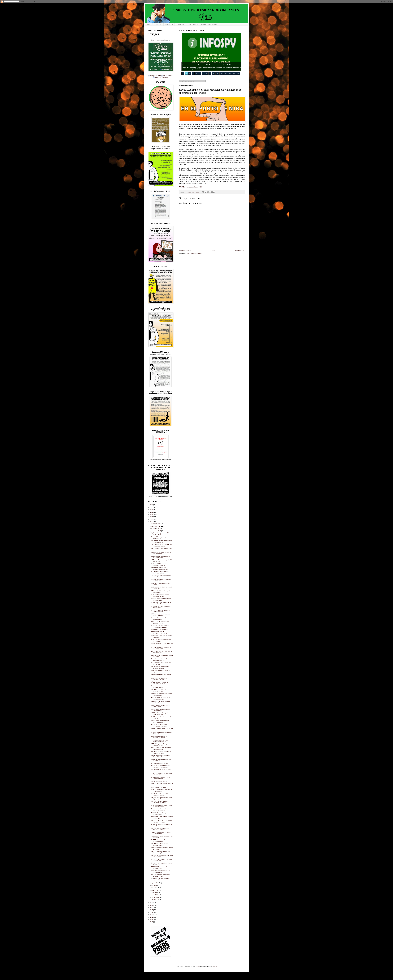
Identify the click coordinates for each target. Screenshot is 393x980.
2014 (151, 912)
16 (238, 73)
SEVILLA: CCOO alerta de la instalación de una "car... (159, 564)
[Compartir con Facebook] (212, 192)
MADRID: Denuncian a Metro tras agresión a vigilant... (160, 840)
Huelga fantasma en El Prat (159, 781)
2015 (151, 910)
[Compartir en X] (210, 192)
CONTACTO (158, 24)
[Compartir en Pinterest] (214, 192)
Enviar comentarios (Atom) (194, 253)
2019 (151, 521)
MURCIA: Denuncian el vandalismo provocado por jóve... (161, 748)
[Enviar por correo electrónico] (206, 192)
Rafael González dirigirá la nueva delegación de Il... (160, 871)
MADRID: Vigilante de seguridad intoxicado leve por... (160, 813)
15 (234, 73)
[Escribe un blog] (208, 192)
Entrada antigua (239, 250)
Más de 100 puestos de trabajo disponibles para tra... (159, 794)
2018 (151, 902)
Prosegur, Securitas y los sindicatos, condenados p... (161, 599)
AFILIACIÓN (169, 24)
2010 (151, 922)
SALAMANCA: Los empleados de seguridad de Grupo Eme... (160, 766)
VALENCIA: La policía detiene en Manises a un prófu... (160, 690)
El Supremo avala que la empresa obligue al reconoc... (160, 686)
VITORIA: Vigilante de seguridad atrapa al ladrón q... (160, 713)
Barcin (198, 967)
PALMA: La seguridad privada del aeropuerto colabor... (160, 611)
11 (217, 73)
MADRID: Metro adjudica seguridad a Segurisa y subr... (161, 798)
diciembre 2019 (155, 523)
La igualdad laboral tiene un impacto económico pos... (161, 694)
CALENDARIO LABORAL (209, 24)
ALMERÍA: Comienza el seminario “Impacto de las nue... (160, 595)
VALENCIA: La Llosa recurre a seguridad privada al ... (159, 844)
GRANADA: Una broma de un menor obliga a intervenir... (161, 614)
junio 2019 (154, 888)
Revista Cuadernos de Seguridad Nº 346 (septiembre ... (161, 709)
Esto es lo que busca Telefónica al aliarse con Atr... (160, 706)
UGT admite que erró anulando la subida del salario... (160, 556)
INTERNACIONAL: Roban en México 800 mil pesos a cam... (161, 805)
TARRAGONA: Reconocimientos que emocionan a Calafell (161, 545)
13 (226, 73)
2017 (151, 905)
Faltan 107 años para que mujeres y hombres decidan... (161, 702)
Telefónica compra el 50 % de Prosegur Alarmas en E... (159, 740)
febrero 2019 (155, 897)
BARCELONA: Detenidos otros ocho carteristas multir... (161, 867)
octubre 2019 (155, 528)
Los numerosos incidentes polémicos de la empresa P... (161, 541)
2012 (151, 917)
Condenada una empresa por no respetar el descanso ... (160, 879)
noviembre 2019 (156, 526)
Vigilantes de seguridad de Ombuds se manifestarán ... (161, 553)
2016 (151, 907)
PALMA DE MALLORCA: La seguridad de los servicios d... (161, 860)
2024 (151, 509)
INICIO (149, 24)
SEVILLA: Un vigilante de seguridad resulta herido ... (161, 591)
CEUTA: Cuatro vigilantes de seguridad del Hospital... (159, 736)
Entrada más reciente (185, 250)
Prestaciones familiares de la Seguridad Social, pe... (159, 659)
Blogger (214, 967)
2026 (151, 505)
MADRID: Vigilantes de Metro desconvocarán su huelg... (159, 802)
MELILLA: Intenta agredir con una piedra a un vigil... (160, 852)
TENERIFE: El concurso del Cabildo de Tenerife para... (161, 832)
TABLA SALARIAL (192, 24)
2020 (151, 519)
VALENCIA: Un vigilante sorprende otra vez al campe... (161, 752)
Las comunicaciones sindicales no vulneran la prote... (160, 618)
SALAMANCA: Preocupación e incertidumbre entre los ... (159, 725)
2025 (151, 507)
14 (230, 73)
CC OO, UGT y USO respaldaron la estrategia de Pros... (161, 603)
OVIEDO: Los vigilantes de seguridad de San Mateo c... (161, 790)
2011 (151, 919)
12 (221, 73)
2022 (151, 514)
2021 (151, 517)
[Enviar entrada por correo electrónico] (202, 192)
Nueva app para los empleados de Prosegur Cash (161, 607)
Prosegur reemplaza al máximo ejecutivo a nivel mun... (160, 809)
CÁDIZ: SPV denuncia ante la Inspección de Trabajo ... (159, 682)
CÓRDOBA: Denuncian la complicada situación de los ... (161, 652)
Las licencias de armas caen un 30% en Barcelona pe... (161, 549)
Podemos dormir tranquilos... (159, 787)
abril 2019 (154, 892)
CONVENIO (180, 24)
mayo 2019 (154, 890)
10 (213, 73)
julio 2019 (154, 885)
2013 (151, 914)
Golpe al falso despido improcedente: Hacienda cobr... (161, 537)
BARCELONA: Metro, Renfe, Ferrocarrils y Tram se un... (159, 632)
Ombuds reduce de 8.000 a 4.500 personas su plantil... (160, 777)
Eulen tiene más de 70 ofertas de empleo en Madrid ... (160, 698)
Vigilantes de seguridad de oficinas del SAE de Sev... (161, 533)
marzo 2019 (154, 895)
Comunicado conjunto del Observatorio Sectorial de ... (159, 568)
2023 (151, 512)
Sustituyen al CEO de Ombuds (159, 629)
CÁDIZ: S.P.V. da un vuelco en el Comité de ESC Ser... (160, 622)
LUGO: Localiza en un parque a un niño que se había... (161, 648)
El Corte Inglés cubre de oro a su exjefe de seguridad (160, 572)
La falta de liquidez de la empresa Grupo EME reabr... (160, 756)
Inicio (213, 250)
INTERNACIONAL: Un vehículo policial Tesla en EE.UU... (160, 626)
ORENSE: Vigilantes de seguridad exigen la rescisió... (160, 744)
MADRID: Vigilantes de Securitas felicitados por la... (160, 875)
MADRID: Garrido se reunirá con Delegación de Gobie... (160, 829)
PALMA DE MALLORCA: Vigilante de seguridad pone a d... (161, 821)
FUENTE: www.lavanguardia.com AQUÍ (190, 187)
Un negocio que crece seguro (159, 763)
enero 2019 (154, 899)
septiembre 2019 (156, 531)
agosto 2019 (155, 883)
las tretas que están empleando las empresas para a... (161, 580)
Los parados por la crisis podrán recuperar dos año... (160, 667)
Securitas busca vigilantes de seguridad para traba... (159, 679)
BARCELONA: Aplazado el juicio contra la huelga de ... (160, 721)
